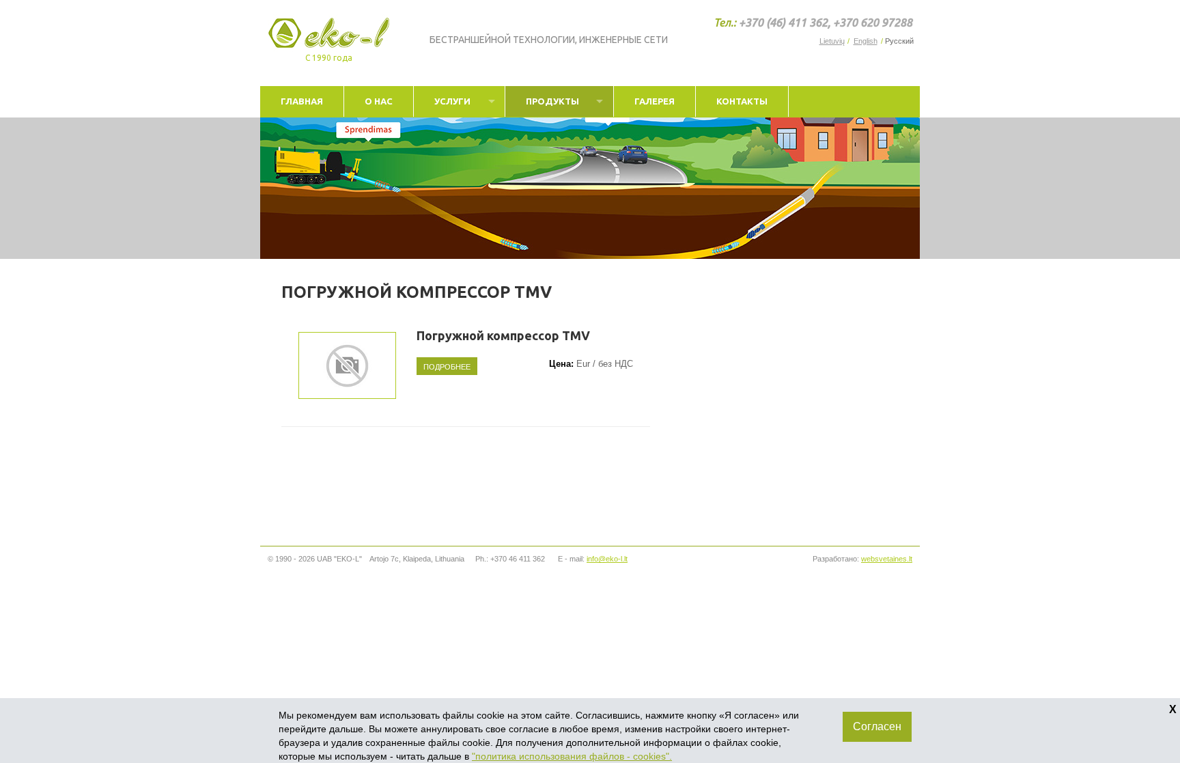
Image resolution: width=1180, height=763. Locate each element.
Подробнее (446, 366)
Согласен (877, 726)
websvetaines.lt (886, 559)
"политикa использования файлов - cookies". (572, 756)
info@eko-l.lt (607, 559)
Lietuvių (832, 41)
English (865, 41)
